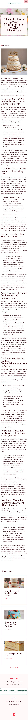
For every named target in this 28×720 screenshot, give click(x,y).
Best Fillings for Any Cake (13, 654)
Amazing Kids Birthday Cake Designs (11, 624)
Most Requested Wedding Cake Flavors (12, 593)
